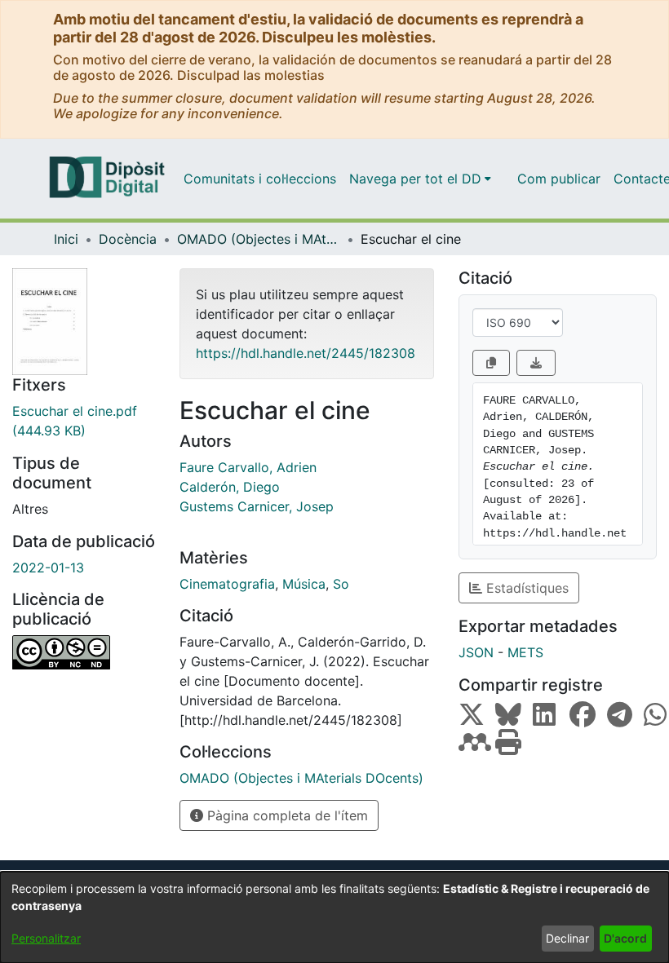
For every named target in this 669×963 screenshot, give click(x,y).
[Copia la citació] (491, 363)
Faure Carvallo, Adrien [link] (248, 467)
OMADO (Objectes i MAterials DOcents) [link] (258, 239)
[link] (83, 420)
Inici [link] (66, 239)
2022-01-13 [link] (48, 567)
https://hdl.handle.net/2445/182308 (305, 353)
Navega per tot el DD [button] (415, 178)
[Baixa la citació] (536, 363)
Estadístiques (525, 588)
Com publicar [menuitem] (558, 178)
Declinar (567, 938)
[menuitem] (420, 178)
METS (525, 652)
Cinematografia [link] (227, 584)
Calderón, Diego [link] (229, 487)
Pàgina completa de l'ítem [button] (285, 815)
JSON (476, 652)
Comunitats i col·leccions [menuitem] (260, 178)
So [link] (341, 584)
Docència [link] (128, 239)
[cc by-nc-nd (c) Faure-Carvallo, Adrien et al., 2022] (83, 652)
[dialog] (334, 917)
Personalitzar (46, 938)
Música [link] (304, 584)
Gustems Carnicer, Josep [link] (256, 506)
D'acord (625, 938)
